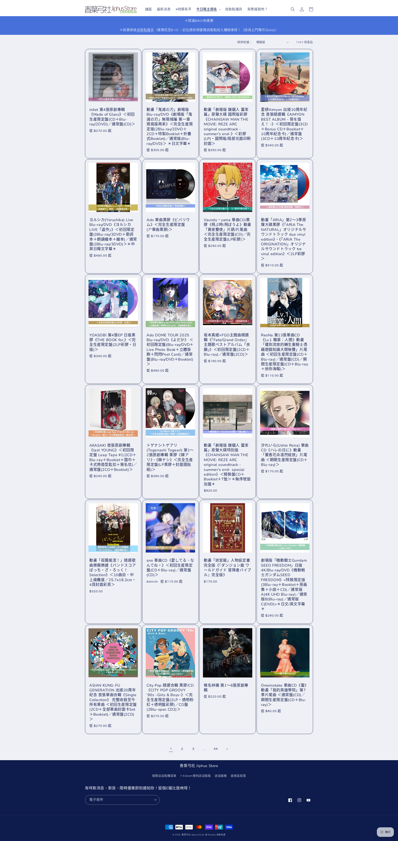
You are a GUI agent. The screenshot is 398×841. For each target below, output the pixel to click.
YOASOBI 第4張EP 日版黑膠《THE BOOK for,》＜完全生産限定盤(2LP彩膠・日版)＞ (112, 342)
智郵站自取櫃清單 (164, 775)
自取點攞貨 (145, 30)
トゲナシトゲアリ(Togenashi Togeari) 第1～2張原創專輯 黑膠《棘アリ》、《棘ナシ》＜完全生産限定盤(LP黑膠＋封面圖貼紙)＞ (170, 457)
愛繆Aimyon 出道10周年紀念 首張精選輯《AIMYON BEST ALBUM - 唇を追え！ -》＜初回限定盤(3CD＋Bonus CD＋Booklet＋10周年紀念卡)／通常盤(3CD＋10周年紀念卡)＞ (284, 124)
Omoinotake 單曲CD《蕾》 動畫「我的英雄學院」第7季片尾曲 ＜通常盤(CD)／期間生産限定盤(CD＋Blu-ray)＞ (284, 695)
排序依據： (244, 42)
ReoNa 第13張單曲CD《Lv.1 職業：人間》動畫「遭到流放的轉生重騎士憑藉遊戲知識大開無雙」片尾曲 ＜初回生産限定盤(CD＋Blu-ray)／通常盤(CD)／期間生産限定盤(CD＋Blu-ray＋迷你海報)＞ (284, 352)
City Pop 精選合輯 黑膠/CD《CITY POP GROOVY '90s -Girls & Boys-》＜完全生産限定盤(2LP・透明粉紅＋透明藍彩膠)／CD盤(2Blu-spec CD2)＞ (170, 697)
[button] (208, 9)
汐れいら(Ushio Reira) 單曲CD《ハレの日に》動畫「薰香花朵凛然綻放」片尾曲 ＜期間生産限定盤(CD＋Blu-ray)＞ (285, 455)
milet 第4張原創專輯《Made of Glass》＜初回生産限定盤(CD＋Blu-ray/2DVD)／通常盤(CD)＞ (112, 117)
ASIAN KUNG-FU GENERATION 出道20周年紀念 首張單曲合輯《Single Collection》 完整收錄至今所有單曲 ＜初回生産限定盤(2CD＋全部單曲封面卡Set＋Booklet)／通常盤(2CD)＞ (113, 702)
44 (216, 748)
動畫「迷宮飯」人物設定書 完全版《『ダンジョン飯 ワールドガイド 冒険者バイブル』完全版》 (227, 567)
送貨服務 (221, 775)
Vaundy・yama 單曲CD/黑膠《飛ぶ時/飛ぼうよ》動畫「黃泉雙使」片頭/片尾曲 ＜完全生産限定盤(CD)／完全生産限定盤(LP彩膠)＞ (227, 230)
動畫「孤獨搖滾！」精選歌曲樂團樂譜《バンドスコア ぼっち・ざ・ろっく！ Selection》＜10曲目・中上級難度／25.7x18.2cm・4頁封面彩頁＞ (112, 572)
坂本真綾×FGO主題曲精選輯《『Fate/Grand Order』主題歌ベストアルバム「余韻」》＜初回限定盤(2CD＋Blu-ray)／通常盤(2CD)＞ (227, 345)
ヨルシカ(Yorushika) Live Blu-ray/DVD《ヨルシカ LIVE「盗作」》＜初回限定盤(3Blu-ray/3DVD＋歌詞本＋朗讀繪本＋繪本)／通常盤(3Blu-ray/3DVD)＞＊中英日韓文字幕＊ (113, 234)
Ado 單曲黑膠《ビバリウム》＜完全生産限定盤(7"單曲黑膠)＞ (168, 225)
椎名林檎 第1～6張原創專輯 (226, 688)
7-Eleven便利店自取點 (195, 775)
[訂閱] (154, 800)
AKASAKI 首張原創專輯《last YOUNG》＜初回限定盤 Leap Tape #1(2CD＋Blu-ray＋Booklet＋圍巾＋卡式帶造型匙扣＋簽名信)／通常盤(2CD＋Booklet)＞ (113, 457)
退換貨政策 (238, 775)
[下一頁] (227, 749)
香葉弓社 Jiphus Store (193, 835)
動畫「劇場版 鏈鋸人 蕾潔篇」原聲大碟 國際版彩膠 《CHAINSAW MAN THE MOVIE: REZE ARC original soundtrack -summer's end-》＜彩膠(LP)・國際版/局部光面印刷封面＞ (227, 126)
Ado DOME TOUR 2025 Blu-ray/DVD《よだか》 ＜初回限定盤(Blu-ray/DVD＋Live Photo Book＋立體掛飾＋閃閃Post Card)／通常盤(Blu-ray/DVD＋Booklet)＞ (170, 350)
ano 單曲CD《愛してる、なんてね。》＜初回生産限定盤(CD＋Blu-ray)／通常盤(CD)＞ (170, 567)
